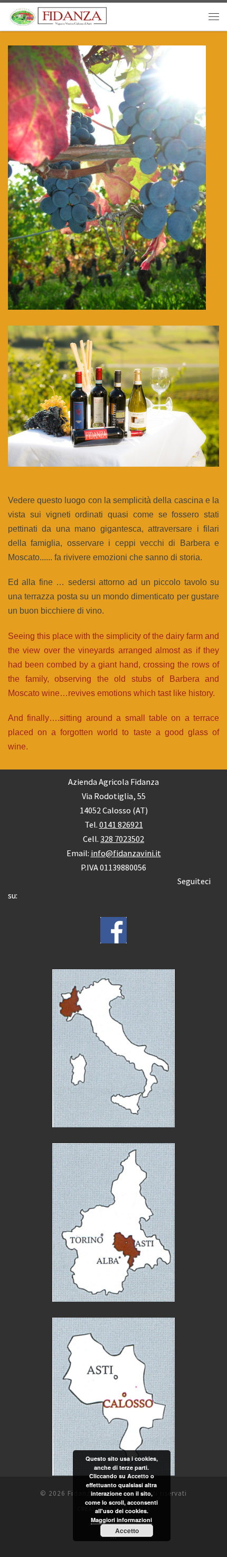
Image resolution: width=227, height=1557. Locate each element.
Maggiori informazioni (121, 1520)
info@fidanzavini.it (126, 853)
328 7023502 (122, 838)
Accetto (127, 1530)
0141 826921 (121, 824)
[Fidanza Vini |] (57, 15)
